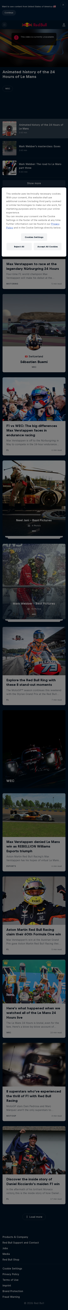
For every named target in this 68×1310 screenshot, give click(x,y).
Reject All (19, 246)
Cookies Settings (34, 237)
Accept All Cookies (47, 246)
